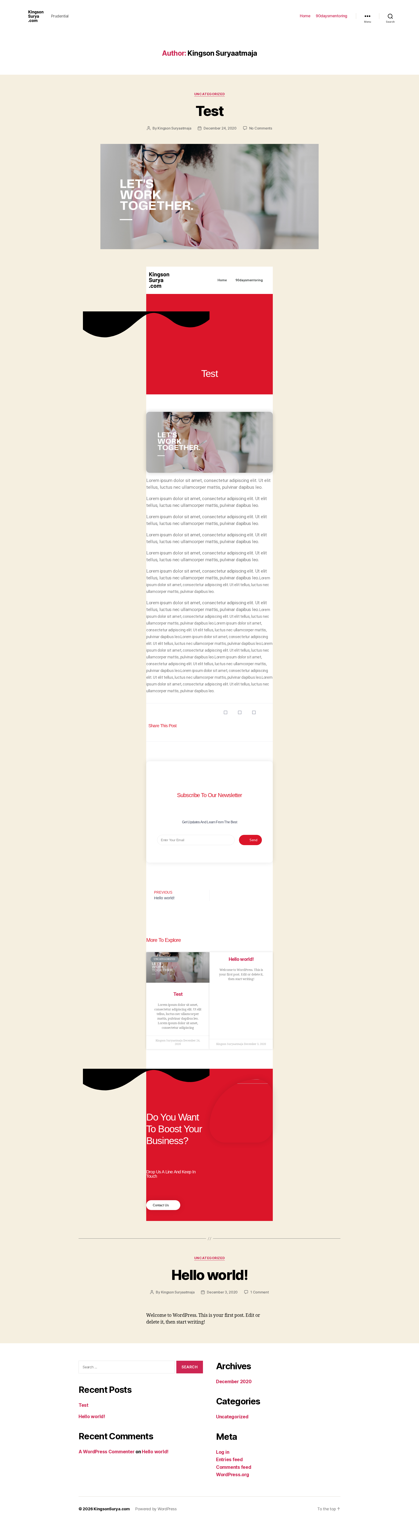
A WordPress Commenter (106, 1451)
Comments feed (233, 1467)
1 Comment (259, 1292)
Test (209, 110)
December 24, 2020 (220, 128)
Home (305, 16)
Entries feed (229, 1459)
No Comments (260, 128)
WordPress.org (232, 1474)
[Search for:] (126, 1368)
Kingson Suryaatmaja (174, 128)
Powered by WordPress (156, 1509)
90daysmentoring (331, 16)
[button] (225, 713)
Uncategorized (209, 94)
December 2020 (234, 1381)
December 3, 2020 (222, 1292)
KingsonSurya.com (112, 1509)
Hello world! (241, 959)
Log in (222, 1452)
